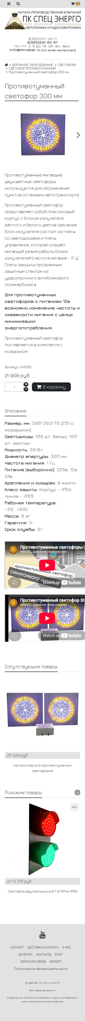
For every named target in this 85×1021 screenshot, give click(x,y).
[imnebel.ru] (42, 20)
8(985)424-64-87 (42, 42)
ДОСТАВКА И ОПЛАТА (43, 947)
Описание (15, 411)
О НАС (66, 947)
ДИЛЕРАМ (25, 954)
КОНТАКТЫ (43, 954)
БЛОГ (59, 954)
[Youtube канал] (42, 934)
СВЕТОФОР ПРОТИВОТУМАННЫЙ (32, 68)
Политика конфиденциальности (41, 969)
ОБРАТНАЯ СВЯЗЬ (33, 961)
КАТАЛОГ (17, 947)
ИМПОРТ (55, 961)
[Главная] (6, 65)
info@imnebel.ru (25, 50)
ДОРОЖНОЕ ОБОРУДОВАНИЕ (33, 65)
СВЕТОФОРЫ (67, 65)
